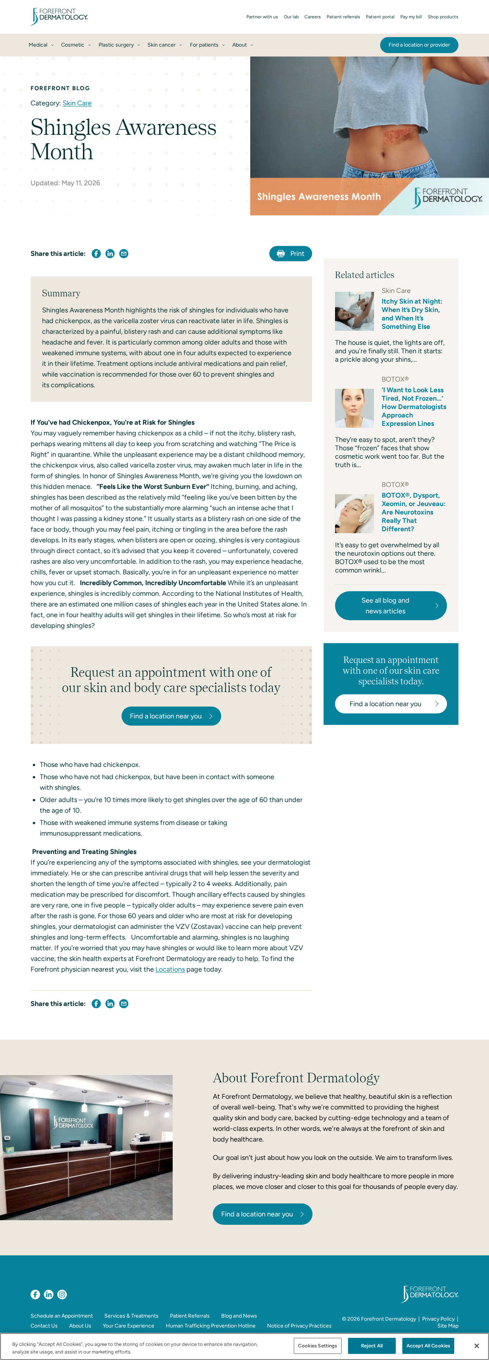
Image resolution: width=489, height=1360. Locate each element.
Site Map (447, 1326)
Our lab (291, 16)
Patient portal (380, 16)
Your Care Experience (128, 1326)
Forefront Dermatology (388, 1319)
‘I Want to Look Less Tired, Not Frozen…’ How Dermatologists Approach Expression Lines (414, 407)
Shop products (443, 16)
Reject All (372, 1346)
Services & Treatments (131, 1316)
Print (297, 253)
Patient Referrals (190, 1316)
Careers (312, 16)
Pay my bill (411, 16)
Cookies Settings (317, 1346)
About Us (80, 1326)
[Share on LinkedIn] (110, 253)
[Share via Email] (123, 253)
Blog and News (239, 1316)
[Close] (476, 1345)
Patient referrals (343, 16)
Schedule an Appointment (62, 1316)
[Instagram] (62, 1294)
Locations (170, 969)
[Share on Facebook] (96, 253)
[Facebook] (35, 1294)
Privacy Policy (438, 1319)
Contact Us (44, 1326)
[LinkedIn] (48, 1294)
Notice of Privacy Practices (299, 1326)
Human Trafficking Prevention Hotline (211, 1326)
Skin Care (77, 103)
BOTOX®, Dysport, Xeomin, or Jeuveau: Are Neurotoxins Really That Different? (413, 512)
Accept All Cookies (428, 1346)
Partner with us (262, 16)
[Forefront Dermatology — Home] (59, 17)
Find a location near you (257, 1214)
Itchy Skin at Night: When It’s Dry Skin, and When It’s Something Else (412, 314)
